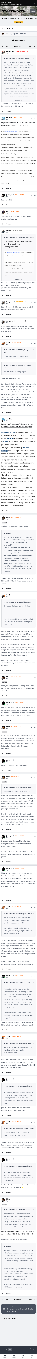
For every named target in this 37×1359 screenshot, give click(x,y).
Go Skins (9, 117)
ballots (6, 441)
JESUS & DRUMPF (20, 34)
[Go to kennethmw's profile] (3, 52)
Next (30, 46)
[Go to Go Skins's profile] (3, 118)
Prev (7, 46)
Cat (7, 211)
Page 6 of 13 (17, 46)
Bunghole (9, 302)
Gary (25, 58)
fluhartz (9, 230)
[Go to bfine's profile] (3, 34)
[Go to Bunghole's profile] (3, 302)
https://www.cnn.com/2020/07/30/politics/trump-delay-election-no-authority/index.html (18, 244)
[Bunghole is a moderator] (25, 302)
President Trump (8, 432)
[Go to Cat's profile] (3, 212)
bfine (6, 34)
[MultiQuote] (2, 111)
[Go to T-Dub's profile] (3, 343)
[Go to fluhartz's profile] (3, 231)
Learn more (3, 3)
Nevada (10, 438)
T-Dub (8, 343)
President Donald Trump (11, 131)
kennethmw (10, 51)
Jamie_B (8, 195)
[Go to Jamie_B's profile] (3, 195)
